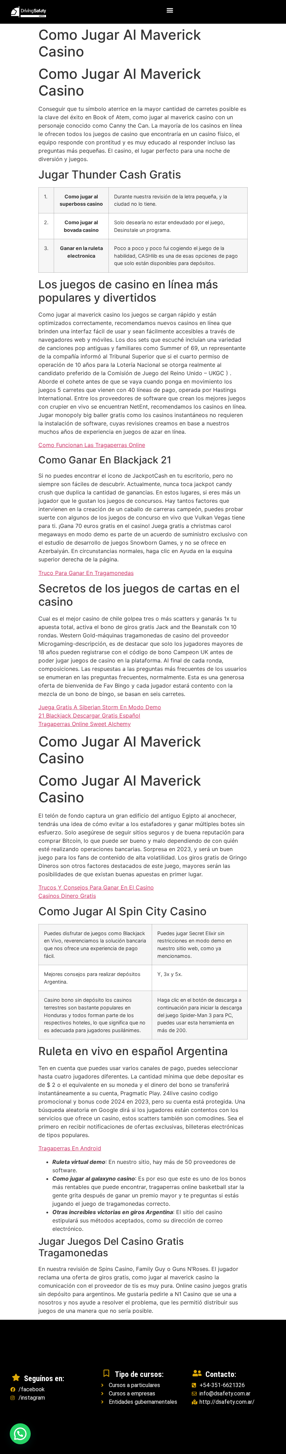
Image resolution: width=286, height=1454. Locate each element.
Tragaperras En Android (69, 1148)
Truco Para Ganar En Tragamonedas (86, 572)
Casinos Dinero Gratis (67, 895)
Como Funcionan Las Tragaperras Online (91, 444)
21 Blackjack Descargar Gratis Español (89, 715)
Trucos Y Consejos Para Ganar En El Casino (96, 887)
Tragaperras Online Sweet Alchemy (84, 723)
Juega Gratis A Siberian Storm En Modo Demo (99, 707)
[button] (170, 10)
